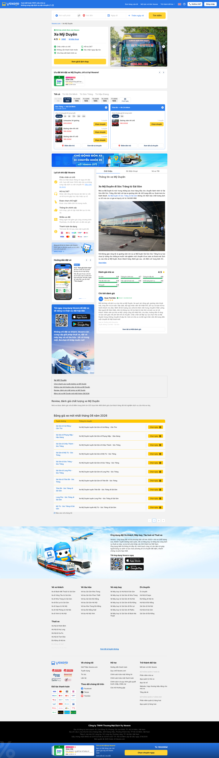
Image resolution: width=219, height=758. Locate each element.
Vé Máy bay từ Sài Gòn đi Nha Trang (124, 595)
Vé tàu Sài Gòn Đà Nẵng (90, 599)
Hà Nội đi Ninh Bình (59, 626)
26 (140, 67)
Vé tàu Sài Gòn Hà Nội (89, 602)
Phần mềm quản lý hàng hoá (150, 700)
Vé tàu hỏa (86, 587)
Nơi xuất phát (64, 15)
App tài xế (143, 683)
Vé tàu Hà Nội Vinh (88, 613)
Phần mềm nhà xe (146, 675)
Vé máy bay (116, 587)
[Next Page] (163, 520)
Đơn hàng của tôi (131, 4)
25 (138, 67)
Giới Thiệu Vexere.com (89, 667)
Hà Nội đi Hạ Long (58, 629)
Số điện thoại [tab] (132, 171)
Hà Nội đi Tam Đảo (58, 637)
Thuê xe (56, 621)
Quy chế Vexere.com (118, 671)
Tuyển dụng (85, 671)
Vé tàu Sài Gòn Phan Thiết (90, 595)
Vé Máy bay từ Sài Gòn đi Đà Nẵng (123, 602)
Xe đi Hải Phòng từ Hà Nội (61, 610)
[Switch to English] (179, 4)
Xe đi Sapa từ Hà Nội (59, 606)
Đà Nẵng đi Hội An (147, 599)
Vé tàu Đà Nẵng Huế (88, 610)
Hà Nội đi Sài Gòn (146, 610)
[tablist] (131, 171)
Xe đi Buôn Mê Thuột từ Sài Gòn (63, 591)
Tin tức (83, 674)
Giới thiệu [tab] (108, 171)
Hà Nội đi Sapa (145, 595)
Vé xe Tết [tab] (155, 171)
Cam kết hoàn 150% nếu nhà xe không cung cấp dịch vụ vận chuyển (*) (36, 4)
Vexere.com (56, 23)
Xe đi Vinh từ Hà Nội (59, 613)
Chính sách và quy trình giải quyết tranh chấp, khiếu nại (123, 683)
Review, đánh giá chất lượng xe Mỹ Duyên (69, 390)
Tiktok (86, 692)
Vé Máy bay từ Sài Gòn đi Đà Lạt (122, 606)
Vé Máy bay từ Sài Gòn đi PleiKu (122, 610)
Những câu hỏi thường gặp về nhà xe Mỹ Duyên (72, 387)
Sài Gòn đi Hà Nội (146, 606)
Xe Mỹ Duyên (60, 380)
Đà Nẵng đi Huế (57, 644)
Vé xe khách (58, 587)
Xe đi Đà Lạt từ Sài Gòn (60, 602)
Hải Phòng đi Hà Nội (59, 648)
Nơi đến (89, 15)
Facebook (88, 688)
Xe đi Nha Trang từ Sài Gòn (62, 599)
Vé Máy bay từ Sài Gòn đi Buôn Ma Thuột (123, 614)
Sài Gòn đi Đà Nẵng (147, 613)
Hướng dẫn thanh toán (118, 667)
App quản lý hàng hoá (148, 704)
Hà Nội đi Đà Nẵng (147, 602)
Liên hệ (83, 678)
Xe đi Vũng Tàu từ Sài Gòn (61, 595)
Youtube (87, 696)
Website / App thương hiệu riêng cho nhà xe (153, 687)
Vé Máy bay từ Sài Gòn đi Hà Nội (122, 599)
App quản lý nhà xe (147, 679)
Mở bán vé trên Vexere (149, 4)
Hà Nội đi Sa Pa (57, 633)
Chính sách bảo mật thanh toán (122, 678)
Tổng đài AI (144, 692)
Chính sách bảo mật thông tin (121, 674)
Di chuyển (145, 587)
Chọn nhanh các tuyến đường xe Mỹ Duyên (70, 384)
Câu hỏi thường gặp (117, 688)
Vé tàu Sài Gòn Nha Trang (90, 591)
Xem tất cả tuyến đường (109, 649)
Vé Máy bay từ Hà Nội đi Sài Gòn (122, 591)
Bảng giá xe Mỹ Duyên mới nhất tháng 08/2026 (71, 393)
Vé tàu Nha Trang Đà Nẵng (91, 606)
